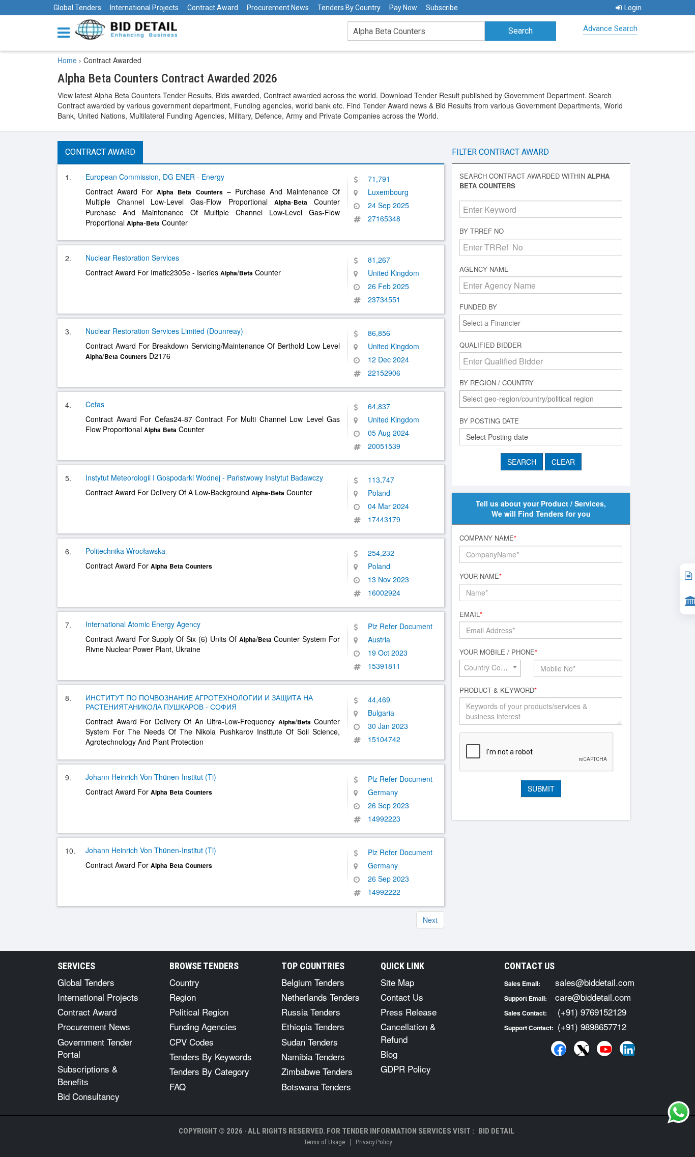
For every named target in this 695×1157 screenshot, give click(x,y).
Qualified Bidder (490, 345)
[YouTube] (604, 1048)
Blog (389, 1054)
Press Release (409, 1011)
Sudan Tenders (309, 1041)
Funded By (478, 307)
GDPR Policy (406, 1068)
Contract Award (212, 8)
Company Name (487, 538)
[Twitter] (581, 1048)
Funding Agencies (203, 1026)
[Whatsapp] (678, 1112)
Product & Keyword (498, 690)
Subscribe (442, 8)
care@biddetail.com (593, 997)
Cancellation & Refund (408, 1032)
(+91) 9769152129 (592, 1011)
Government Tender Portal (94, 1047)
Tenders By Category (209, 1071)
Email (470, 614)
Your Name (480, 576)
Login (633, 8)
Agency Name (484, 269)
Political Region (198, 1011)
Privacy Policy (374, 1142)
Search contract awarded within (534, 181)
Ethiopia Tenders (312, 1026)
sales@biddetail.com (594, 982)
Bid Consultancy (88, 1096)
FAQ (177, 1086)
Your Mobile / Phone (498, 652)
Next (430, 920)
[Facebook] (558, 1048)
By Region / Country (496, 382)
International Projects (144, 8)
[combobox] (540, 323)
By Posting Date (489, 421)
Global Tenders (77, 8)
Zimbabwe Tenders (317, 1071)
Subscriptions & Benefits (87, 1074)
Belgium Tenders (312, 982)
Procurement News (278, 8)
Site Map (397, 982)
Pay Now (403, 8)
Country (184, 982)
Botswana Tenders (316, 1086)
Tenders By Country (349, 8)
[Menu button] (66, 31)
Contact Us (402, 997)
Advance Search (610, 28)
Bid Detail (496, 1131)
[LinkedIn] (627, 1048)
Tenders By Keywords (210, 1056)
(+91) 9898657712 (592, 1026)
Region (182, 997)
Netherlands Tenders (320, 997)
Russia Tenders (310, 1011)
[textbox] (543, 323)
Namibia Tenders (313, 1056)
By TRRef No (481, 231)
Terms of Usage (324, 1142)
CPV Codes (191, 1041)
